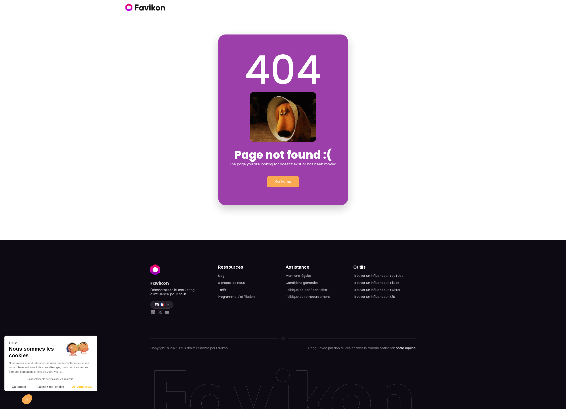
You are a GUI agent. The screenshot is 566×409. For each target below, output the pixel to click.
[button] (161, 305)
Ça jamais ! (20, 386)
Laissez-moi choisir (50, 386)
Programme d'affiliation (236, 296)
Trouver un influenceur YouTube (378, 275)
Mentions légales (299, 275)
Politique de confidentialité (306, 290)
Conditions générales (302, 283)
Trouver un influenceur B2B (374, 296)
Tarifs (222, 290)
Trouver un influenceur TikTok (376, 283)
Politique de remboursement (308, 296)
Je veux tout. (82, 386)
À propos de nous (231, 283)
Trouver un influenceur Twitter (376, 290)
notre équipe (406, 348)
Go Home (283, 181)
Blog (221, 275)
